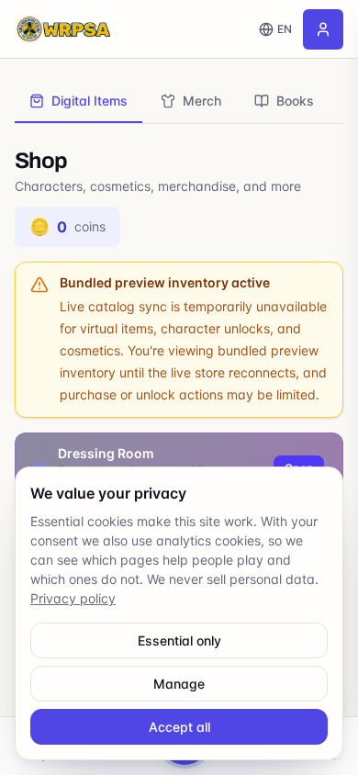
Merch (202, 100)
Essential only (179, 640)
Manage (179, 683)
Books (295, 100)
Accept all (179, 727)
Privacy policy (73, 598)
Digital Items (89, 100)
